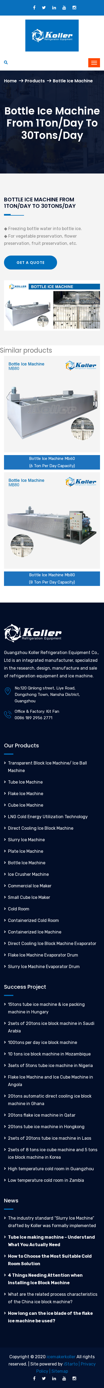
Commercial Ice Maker (29, 885)
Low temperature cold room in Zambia (46, 1180)
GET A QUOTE (31, 262)
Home (10, 81)
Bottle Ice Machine (26, 862)
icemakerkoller (61, 1356)
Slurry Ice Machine (26, 839)
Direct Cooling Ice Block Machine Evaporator (52, 943)
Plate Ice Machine (25, 851)
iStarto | (72, 1364)
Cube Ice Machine (25, 805)
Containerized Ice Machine (34, 932)
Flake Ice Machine (25, 793)
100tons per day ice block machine (42, 1042)
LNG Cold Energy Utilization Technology (48, 816)
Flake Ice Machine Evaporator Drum (43, 955)
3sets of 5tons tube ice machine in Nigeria (50, 1065)
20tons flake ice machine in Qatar (41, 1115)
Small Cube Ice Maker (29, 897)
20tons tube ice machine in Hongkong (46, 1126)
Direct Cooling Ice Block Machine (40, 828)
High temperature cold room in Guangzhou (51, 1168)
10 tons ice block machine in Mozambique (49, 1054)
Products (35, 81)
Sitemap (59, 1371)
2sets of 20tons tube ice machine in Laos (49, 1138)
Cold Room (18, 908)
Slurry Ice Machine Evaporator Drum (44, 966)
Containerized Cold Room (33, 920)
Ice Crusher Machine (28, 874)
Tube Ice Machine (25, 782)
